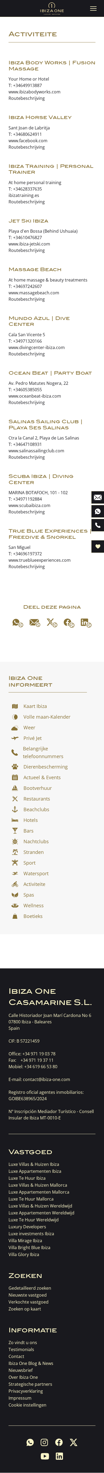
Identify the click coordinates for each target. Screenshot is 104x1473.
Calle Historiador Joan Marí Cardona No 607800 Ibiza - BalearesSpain (50, 1021)
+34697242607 (27, 286)
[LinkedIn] (86, 623)
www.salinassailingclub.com (36, 451)
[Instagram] (44, 1442)
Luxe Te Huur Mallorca (31, 1199)
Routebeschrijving (27, 98)
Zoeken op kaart (25, 1309)
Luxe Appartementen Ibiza (35, 1171)
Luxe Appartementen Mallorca (39, 1192)
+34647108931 (27, 444)
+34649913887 (27, 85)
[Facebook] (69, 623)
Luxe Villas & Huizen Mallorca (38, 1185)
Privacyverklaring (26, 1391)
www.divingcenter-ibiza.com (37, 347)
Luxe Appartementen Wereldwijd (41, 1213)
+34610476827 (27, 237)
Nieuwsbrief (21, 1370)
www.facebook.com (28, 141)
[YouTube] (45, 1456)
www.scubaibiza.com (29, 505)
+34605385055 (27, 390)
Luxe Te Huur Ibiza (27, 1178)
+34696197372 (27, 554)
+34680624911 (27, 134)
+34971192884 (27, 499)
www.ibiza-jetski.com (29, 244)
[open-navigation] (93, 8)
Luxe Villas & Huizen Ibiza (34, 1164)
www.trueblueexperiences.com (40, 560)
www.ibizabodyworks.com (35, 92)
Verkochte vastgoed (29, 1302)
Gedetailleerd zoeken (30, 1288)
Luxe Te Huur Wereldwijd (34, 1220)
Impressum (20, 1398)
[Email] (35, 623)
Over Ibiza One (23, 1377)
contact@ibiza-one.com (46, 1079)
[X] (52, 623)
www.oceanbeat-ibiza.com (35, 396)
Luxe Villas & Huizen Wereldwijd (40, 1206)
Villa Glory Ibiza (24, 1254)
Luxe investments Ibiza (31, 1234)
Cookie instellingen (27, 1405)
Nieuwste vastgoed (28, 1295)
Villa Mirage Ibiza (25, 1241)
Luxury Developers (27, 1227)
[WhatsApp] (18, 623)
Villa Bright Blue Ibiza (29, 1247)
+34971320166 (27, 341)
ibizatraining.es (24, 195)
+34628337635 (27, 189)
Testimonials (21, 1349)
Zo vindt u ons (23, 1342)
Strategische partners (30, 1384)
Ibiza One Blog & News (31, 1363)
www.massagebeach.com (34, 293)
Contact (16, 1356)
